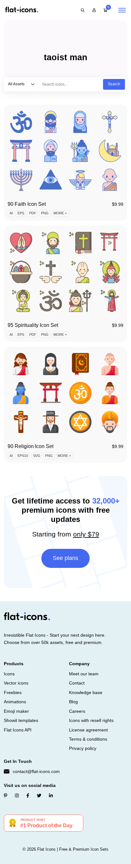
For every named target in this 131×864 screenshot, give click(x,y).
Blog (73, 701)
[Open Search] (83, 10)
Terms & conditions (88, 739)
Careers (77, 711)
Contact (77, 682)
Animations (15, 701)
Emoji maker (16, 711)
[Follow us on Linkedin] (51, 795)
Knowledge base (85, 692)
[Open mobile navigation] (122, 10)
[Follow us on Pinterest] (5, 795)
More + (60, 213)
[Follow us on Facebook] (27, 795)
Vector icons (16, 682)
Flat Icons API (17, 729)
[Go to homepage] (21, 10)
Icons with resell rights (91, 720)
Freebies (13, 692)
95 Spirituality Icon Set (33, 325)
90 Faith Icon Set (27, 204)
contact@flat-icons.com (36, 771)
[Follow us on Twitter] (39, 795)
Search (114, 84)
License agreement (88, 729)
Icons (9, 673)
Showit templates (21, 720)
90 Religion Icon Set (30, 446)
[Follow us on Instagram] (17, 795)
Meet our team (84, 673)
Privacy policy (82, 748)
